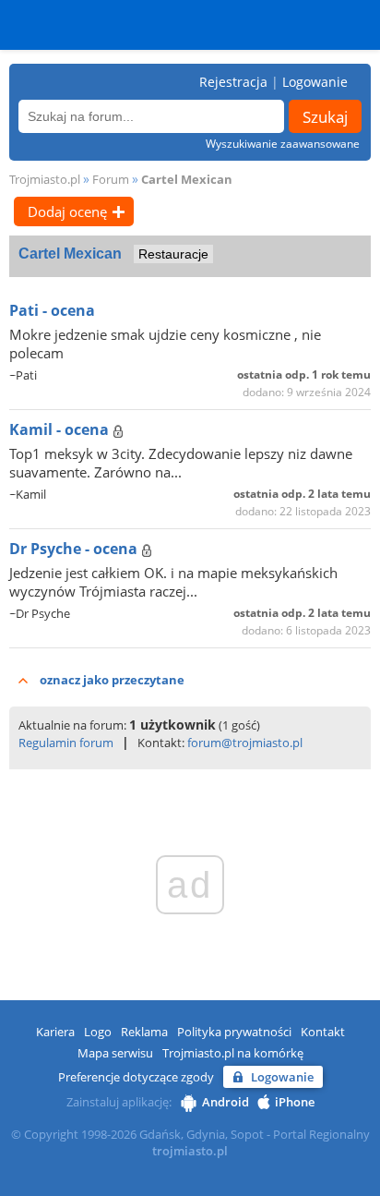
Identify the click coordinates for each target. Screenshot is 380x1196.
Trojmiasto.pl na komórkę (232, 1053)
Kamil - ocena (61, 429)
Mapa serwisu (115, 1053)
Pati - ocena (52, 310)
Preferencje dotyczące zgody (136, 1077)
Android (225, 1101)
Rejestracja (233, 82)
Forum (110, 179)
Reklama (144, 1031)
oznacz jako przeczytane (112, 679)
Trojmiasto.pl (44, 179)
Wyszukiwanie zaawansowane (283, 143)
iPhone (295, 1101)
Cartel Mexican (186, 179)
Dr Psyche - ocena (75, 548)
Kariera (55, 1031)
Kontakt (323, 1031)
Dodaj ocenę (67, 211)
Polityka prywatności (234, 1031)
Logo (98, 1031)
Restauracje (173, 254)
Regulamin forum (65, 742)
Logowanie (315, 82)
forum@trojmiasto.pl (245, 742)
